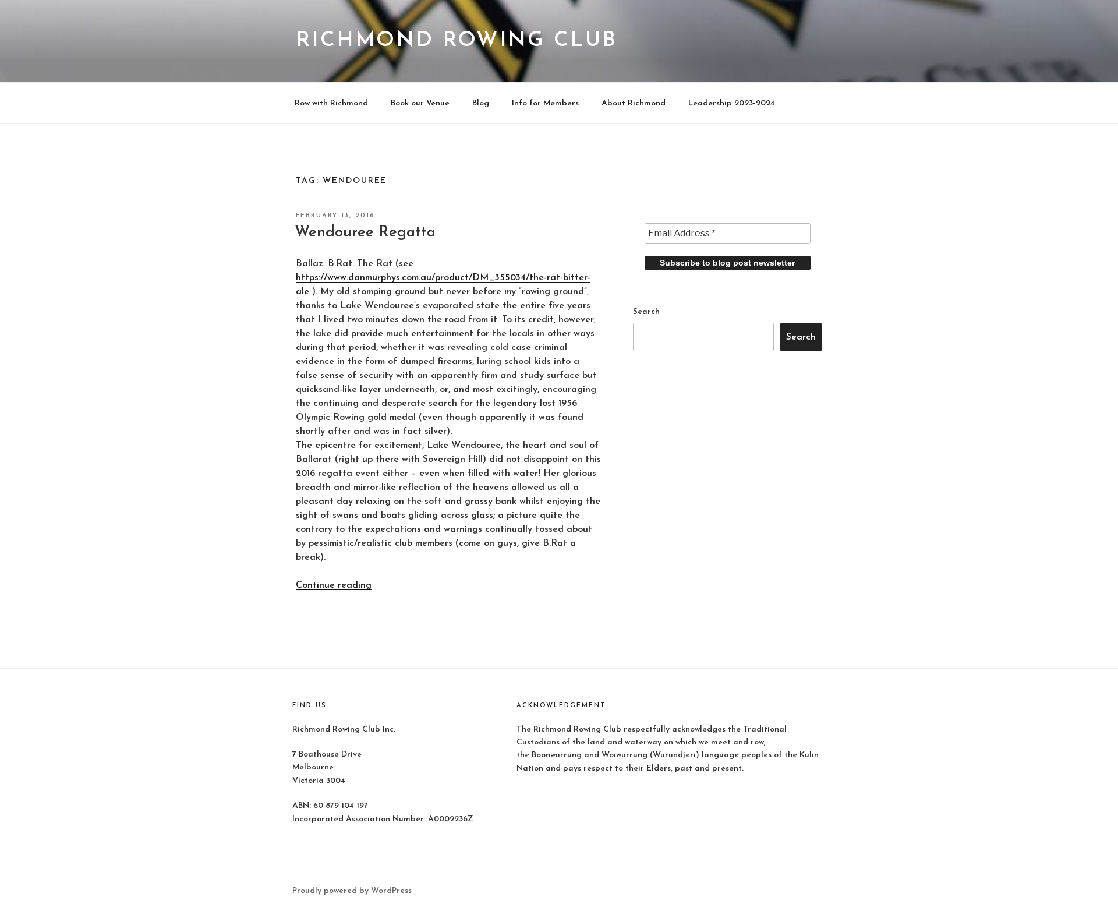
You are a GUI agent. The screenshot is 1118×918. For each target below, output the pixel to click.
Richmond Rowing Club (456, 40)
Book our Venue (420, 103)
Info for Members (545, 103)
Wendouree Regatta (365, 233)
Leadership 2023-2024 (731, 103)
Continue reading (334, 585)
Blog (480, 103)
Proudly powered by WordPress (352, 891)
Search (646, 312)
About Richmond (634, 103)
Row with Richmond (331, 103)
